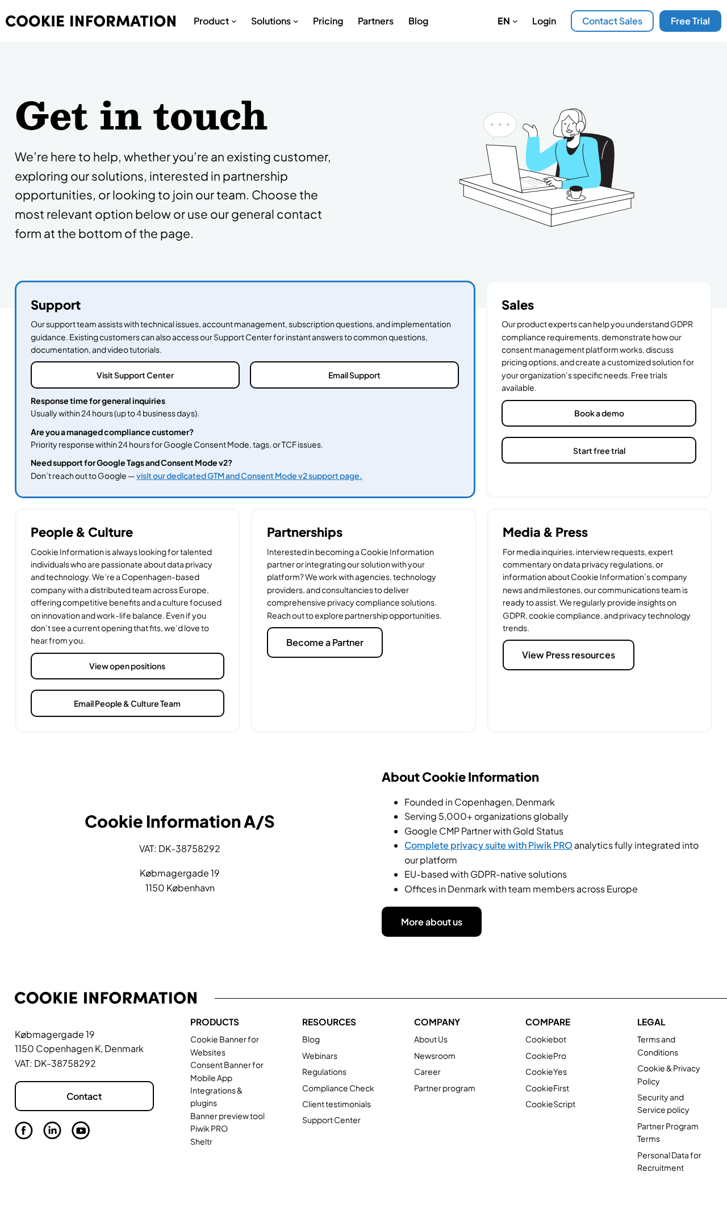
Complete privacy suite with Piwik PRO (488, 845)
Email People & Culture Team (127, 703)
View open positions (127, 666)
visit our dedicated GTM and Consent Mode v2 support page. (249, 475)
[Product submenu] (234, 21)
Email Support (354, 375)
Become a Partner (325, 642)
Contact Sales (612, 21)
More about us (431, 922)
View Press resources (568, 655)
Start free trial (599, 450)
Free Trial (690, 21)
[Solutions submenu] (296, 21)
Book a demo (599, 413)
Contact (84, 1096)
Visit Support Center (135, 375)
